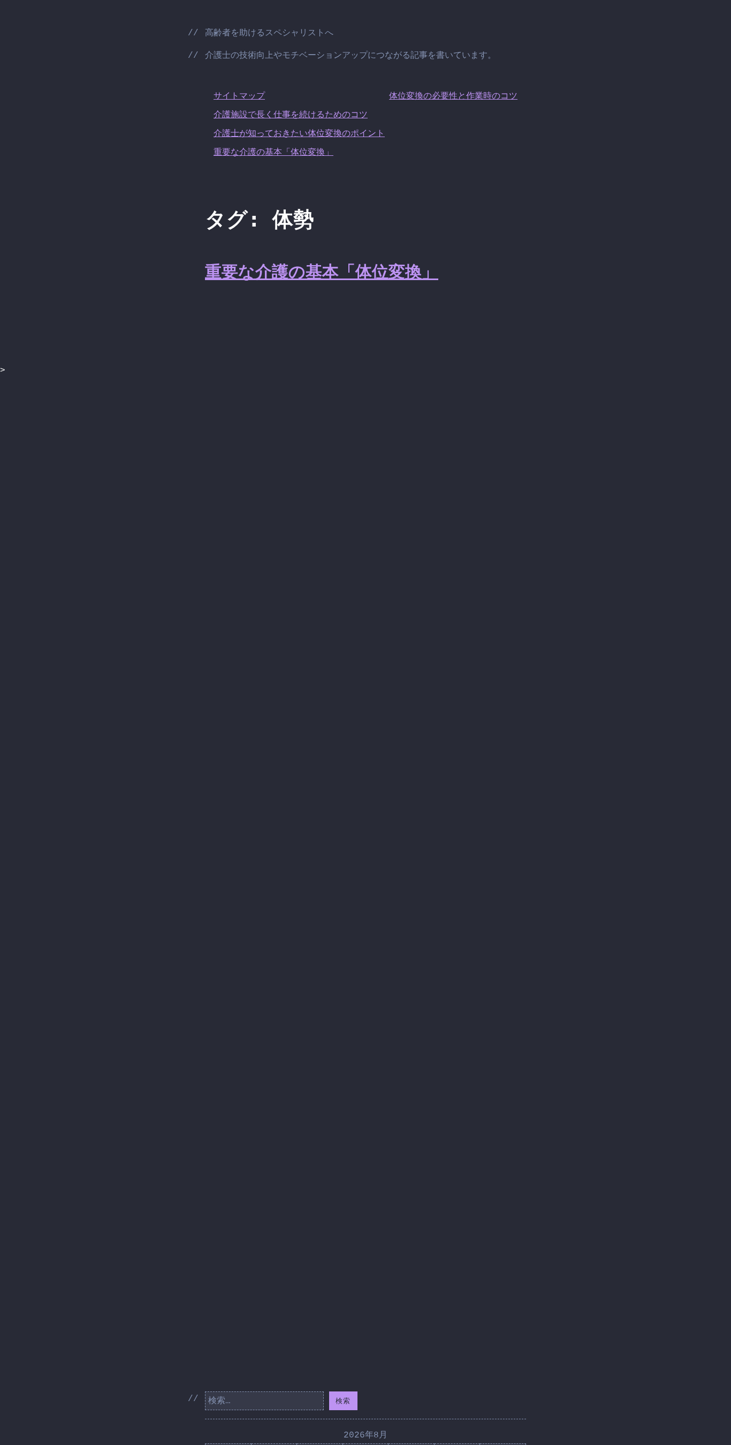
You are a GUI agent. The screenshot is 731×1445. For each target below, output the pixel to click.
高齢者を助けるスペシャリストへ (269, 33)
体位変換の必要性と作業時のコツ (453, 96)
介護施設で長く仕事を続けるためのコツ (291, 115)
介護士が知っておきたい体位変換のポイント (299, 134)
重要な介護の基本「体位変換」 (273, 152)
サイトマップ (239, 96)
